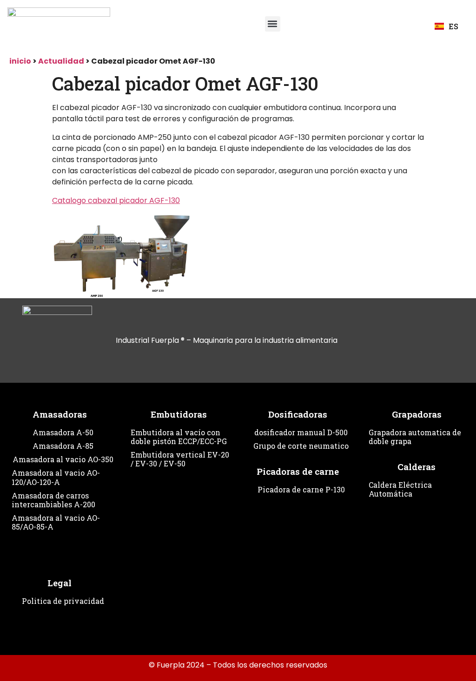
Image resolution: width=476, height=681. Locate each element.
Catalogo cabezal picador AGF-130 (116, 200)
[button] (272, 24)
